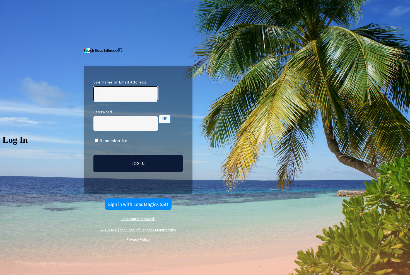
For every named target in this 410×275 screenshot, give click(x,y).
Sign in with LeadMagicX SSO (138, 204)
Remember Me (113, 140)
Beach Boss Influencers (103, 50)
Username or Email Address (119, 82)
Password (102, 111)
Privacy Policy (138, 239)
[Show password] (165, 119)
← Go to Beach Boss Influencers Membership (138, 229)
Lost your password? (138, 218)
